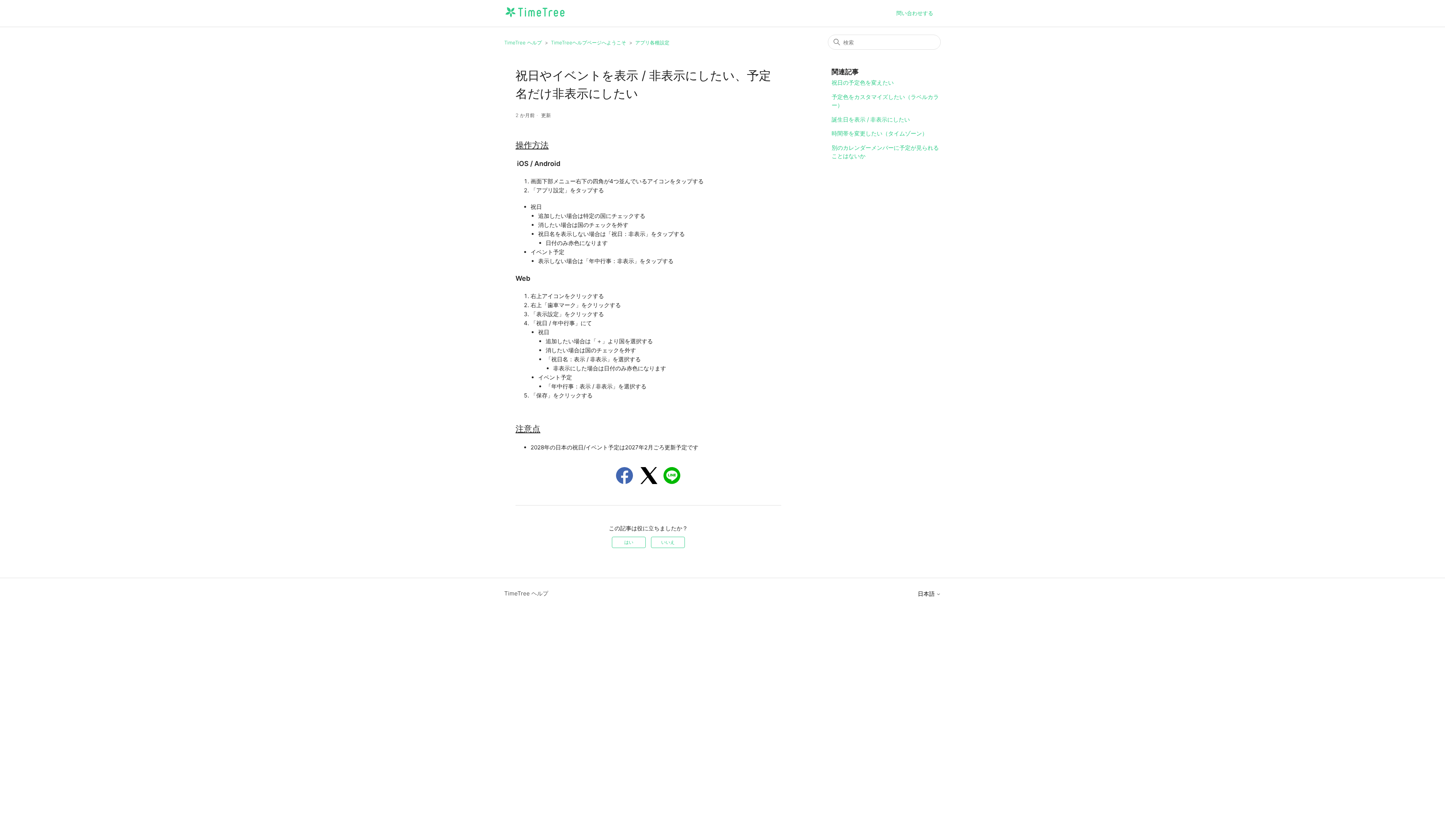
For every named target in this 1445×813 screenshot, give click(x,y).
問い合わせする (914, 13)
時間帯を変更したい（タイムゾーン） (880, 133)
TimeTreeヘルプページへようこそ (588, 43)
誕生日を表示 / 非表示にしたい (871, 119)
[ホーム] (535, 17)
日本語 (927, 594)
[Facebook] (624, 475)
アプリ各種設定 (652, 43)
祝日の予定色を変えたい (863, 82)
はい (628, 542)
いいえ (668, 542)
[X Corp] (648, 475)
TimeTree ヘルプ (523, 43)
